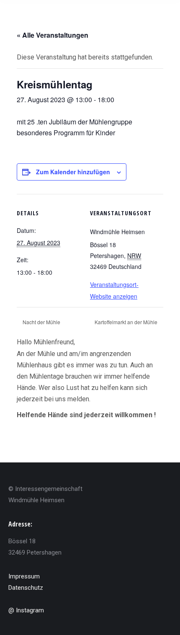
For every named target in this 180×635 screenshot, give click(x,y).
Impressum (24, 576)
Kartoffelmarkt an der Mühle (127, 321)
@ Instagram (26, 610)
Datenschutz (25, 587)
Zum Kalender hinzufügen (73, 172)
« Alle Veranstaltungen (52, 35)
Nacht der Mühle (40, 321)
